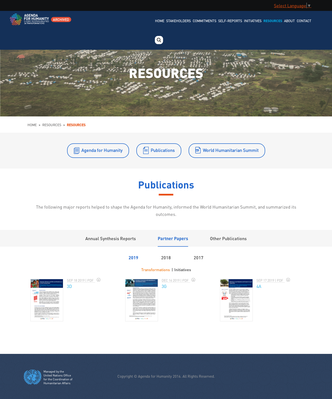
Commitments (204, 20)
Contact (304, 20)
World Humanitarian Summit (231, 150)
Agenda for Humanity (101, 150)
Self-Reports (230, 20)
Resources (272, 20)
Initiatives (253, 20)
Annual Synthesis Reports (110, 238)
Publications (163, 150)
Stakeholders (178, 20)
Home (159, 20)
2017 (198, 257)
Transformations (155, 269)
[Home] (30, 22)
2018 (166, 257)
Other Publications (228, 238)
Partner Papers (173, 238)
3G (164, 286)
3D (69, 286)
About (289, 20)
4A (258, 286)
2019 (133, 257)
